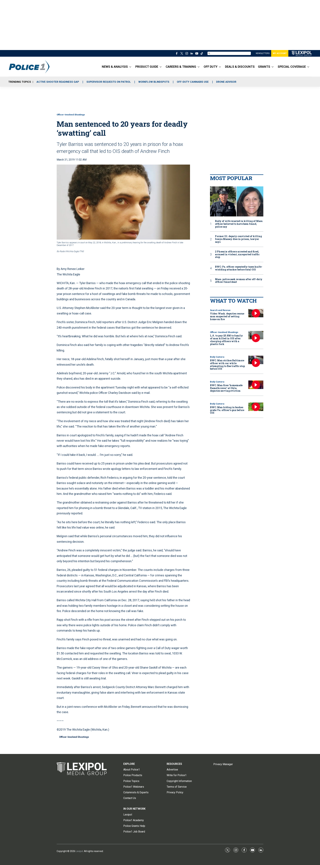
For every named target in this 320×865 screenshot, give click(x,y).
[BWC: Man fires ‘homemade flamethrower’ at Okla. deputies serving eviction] (255, 384)
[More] (130, 67)
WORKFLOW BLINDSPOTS (153, 81)
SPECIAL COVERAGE (292, 66)
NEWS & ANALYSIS (115, 66)
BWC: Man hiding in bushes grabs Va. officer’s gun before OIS (227, 410)
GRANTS (264, 66)
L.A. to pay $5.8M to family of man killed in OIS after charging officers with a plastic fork (226, 339)
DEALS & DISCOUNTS (240, 66)
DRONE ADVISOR (226, 81)
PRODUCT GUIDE (146, 66)
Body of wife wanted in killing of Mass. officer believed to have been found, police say (239, 224)
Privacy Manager (223, 764)
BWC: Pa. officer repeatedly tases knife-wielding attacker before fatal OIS (238, 268)
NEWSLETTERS (263, 53)
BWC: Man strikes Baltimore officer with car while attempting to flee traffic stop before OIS (227, 364)
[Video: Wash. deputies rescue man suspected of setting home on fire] (255, 313)
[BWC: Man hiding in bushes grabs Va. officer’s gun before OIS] (255, 406)
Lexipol (79, 851)
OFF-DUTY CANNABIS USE (193, 81)
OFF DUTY (211, 66)
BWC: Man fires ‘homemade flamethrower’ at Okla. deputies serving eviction (226, 388)
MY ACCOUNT (280, 53)
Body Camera (217, 357)
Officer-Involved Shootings (71, 114)
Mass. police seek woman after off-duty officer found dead (238, 281)
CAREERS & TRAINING (181, 66)
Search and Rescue (220, 310)
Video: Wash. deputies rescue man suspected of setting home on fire (227, 316)
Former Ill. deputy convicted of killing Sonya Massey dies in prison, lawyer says (238, 239)
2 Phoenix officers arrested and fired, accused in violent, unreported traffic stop (237, 254)
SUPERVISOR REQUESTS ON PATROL (108, 81)
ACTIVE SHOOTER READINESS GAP (57, 81)
